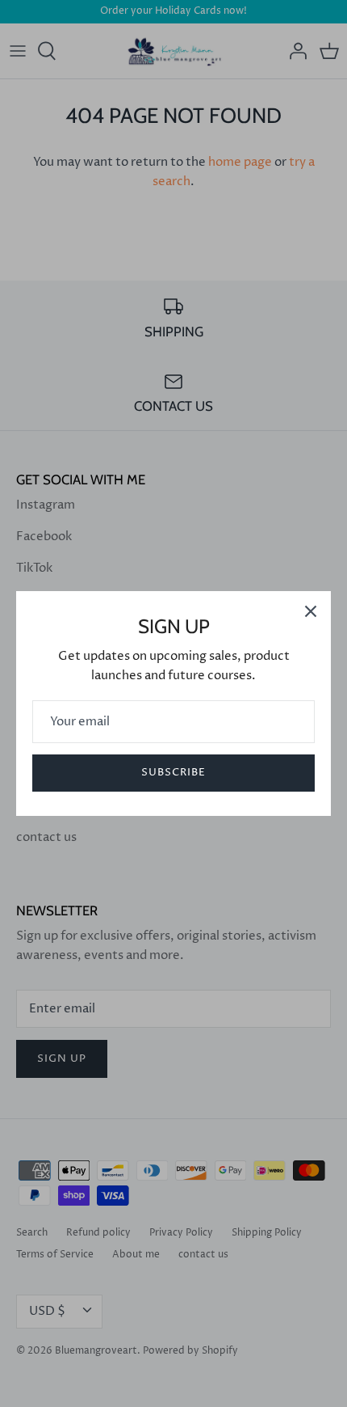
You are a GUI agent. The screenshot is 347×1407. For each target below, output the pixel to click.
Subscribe (173, 772)
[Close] (310, 611)
